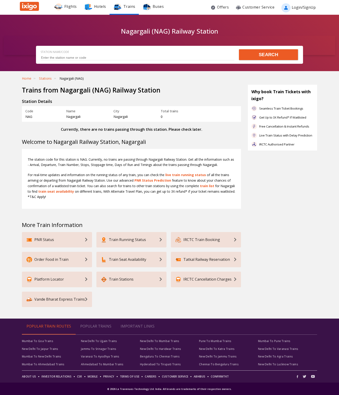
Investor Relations (56, 376)
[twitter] (304, 376)
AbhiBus (199, 376)
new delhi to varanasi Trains (278, 349)
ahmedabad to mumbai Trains (102, 364)
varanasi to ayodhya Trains (100, 356)
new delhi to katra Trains (217, 349)
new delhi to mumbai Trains (159, 341)
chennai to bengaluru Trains (218, 364)
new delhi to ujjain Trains (99, 341)
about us (29, 376)
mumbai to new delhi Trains (41, 356)
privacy (108, 376)
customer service (175, 376)
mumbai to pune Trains (274, 341)
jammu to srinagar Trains (98, 349)
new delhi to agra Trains (275, 356)
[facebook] (298, 376)
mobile (93, 376)
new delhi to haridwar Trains (160, 349)
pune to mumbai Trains (215, 341)
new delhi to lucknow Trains (278, 364)
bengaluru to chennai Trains (159, 356)
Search (268, 54)
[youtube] (313, 376)
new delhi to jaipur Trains (40, 349)
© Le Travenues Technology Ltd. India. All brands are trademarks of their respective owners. (169, 389)
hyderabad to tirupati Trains (160, 364)
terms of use (130, 376)
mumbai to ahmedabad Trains (43, 364)
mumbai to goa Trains (37, 341)
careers (150, 376)
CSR (79, 376)
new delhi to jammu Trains (218, 356)
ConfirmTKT (220, 376)
